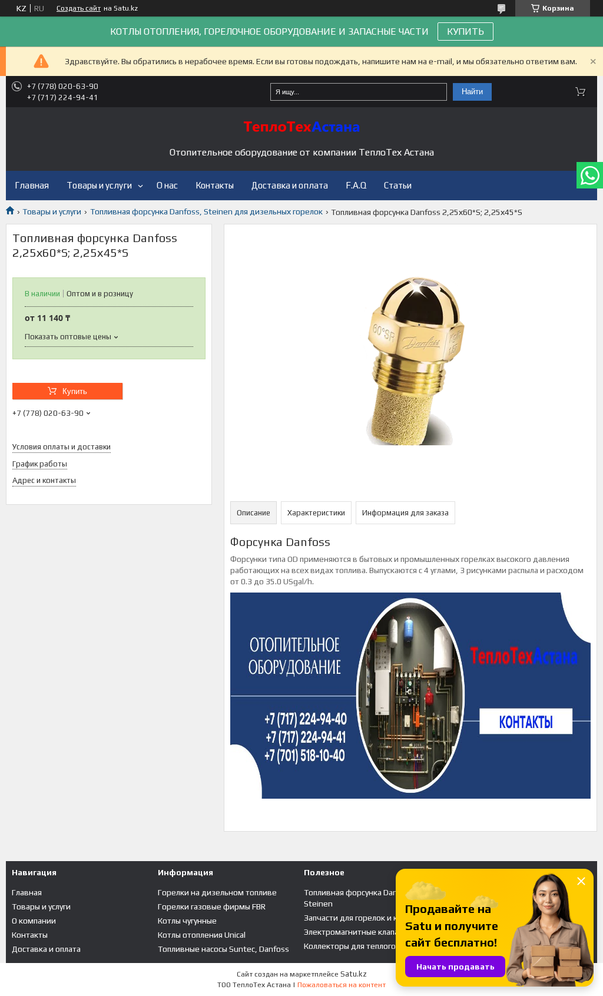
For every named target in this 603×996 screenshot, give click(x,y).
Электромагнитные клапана (355, 932)
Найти (472, 91)
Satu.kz (353, 973)
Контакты (215, 185)
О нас (167, 185)
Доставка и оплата (289, 185)
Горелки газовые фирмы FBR (212, 906)
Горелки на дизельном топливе (217, 892)
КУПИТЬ (465, 31)
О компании (34, 920)
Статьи (398, 185)
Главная (32, 185)
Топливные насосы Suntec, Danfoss (223, 949)
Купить (74, 391)
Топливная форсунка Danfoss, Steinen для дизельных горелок (206, 211)
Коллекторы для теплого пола (359, 946)
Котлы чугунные (187, 920)
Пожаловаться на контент (341, 985)
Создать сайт (79, 8)
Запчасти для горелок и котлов (362, 917)
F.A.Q (356, 185)
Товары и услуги (99, 185)
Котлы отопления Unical (202, 934)
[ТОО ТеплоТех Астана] (301, 126)
